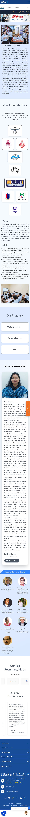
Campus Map (9, 783)
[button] (4, 813)
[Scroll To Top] (28, 808)
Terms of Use (23, 805)
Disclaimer (6, 805)
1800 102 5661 (10, 786)
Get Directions (19, 783)
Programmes (18, 7)
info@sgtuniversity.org (12, 791)
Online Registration (28, 408)
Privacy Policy (14, 805)
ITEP (27, 7)
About (9, 7)
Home (2, 7)
